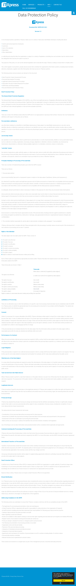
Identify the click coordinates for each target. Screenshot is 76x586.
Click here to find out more (62, 576)
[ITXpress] (10, 4)
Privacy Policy (13, 576)
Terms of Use (20, 576)
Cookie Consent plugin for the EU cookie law (63, 583)
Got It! (63, 580)
